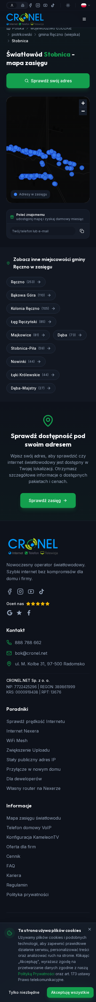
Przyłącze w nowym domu (33, 769)
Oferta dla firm (21, 846)
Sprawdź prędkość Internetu (35, 721)
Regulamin (16, 885)
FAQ (10, 865)
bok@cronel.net (31, 653)
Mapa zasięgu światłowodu (33, 818)
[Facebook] (30, 5)
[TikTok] (53, 5)
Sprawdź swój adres (51, 80)
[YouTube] (45, 5)
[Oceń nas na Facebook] (29, 613)
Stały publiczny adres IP (31, 759)
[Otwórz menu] (84, 19)
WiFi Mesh (16, 740)
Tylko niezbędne (24, 992)
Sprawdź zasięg (45, 500)
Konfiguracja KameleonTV (32, 837)
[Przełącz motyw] (68, 5)
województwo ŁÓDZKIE (51, 28)
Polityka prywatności (27, 894)
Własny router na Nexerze (33, 788)
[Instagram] (38, 5)
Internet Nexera (22, 731)
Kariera (13, 875)
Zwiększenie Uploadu (28, 750)
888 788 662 (28, 642)
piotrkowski (22, 34)
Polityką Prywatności (36, 973)
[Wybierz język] (86, 5)
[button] (83, 103)
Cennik (13, 856)
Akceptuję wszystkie (70, 992)
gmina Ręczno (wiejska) (59, 34)
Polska (18, 28)
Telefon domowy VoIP (28, 827)
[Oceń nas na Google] (9, 613)
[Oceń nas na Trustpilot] (19, 613)
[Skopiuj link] (82, 231)
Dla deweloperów (24, 778)
